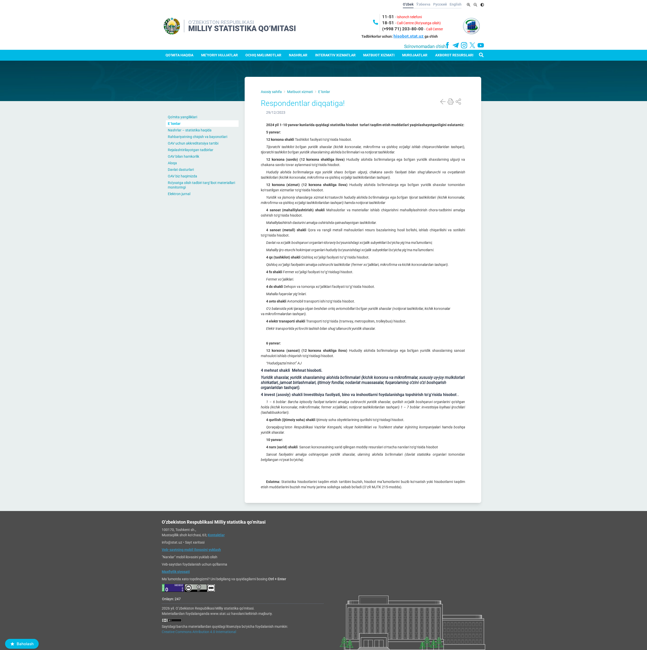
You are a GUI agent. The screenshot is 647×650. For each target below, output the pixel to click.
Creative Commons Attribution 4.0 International (199, 632)
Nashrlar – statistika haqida (190, 130)
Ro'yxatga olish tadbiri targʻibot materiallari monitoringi (201, 185)
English (455, 4)
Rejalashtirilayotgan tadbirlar (190, 150)
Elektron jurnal (179, 194)
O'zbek (408, 4)
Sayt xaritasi (194, 542)
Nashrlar (298, 55)
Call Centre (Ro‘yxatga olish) (419, 23)
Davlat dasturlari (181, 170)
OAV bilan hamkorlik (183, 156)
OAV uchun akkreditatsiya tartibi (193, 143)
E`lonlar (174, 124)
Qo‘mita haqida (179, 55)
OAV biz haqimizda (182, 176)
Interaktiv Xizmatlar (335, 55)
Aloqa (172, 163)
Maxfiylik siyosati (176, 572)
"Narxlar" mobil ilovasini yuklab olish (189, 557)
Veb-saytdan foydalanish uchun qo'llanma (194, 564)
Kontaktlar (216, 535)
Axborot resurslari (454, 55)
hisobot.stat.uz (409, 36)
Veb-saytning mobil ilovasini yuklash (191, 550)
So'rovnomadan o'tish (425, 46)
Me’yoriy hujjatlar (219, 55)
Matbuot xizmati (379, 55)
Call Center (434, 29)
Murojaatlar (414, 55)
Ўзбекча (423, 4)
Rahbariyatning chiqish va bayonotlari (197, 137)
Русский (440, 4)
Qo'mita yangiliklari (182, 117)
